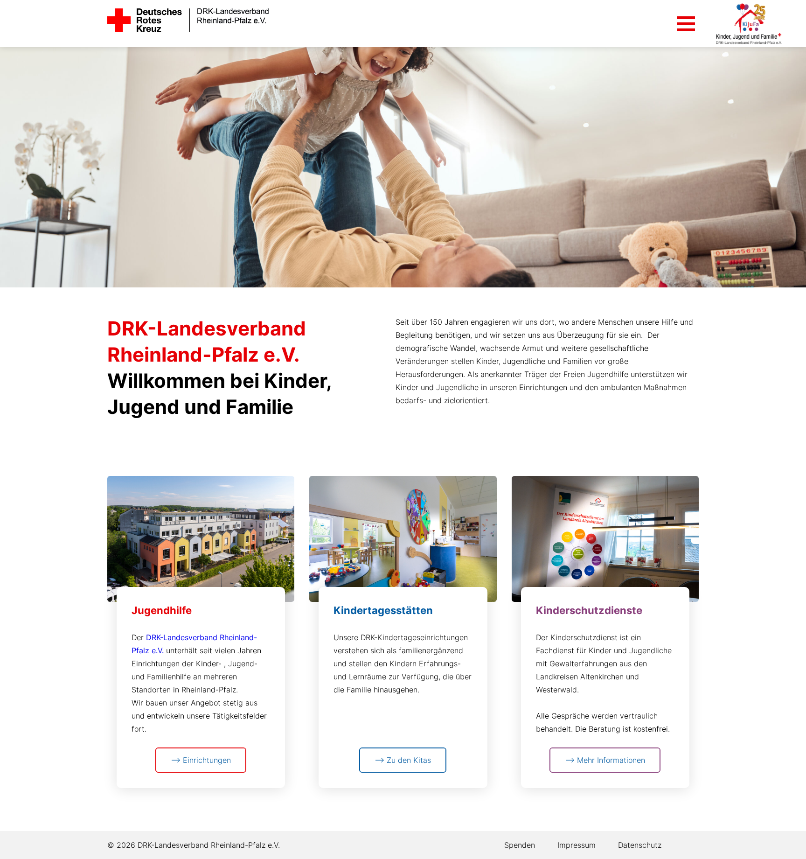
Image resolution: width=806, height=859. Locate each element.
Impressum (576, 845)
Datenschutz (639, 845)
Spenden (519, 845)
